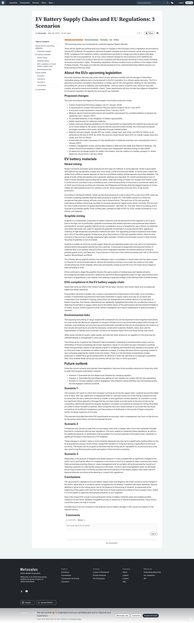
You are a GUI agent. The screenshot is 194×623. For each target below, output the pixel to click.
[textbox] (111, 277)
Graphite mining (43, 61)
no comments (40, 89)
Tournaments (66, 575)
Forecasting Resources (152, 572)
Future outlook (40, 73)
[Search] (167, 3)
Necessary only (122, 616)
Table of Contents (42, 42)
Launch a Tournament (101, 572)
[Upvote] (137, 33)
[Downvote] (141, 33)
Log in (181, 3)
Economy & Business (91, 40)
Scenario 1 (41, 76)
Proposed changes (44, 51)
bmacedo (42, 33)
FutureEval (65, 582)
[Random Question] (172, 3)
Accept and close (150, 616)
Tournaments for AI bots (70, 578)
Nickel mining (42, 58)
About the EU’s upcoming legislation (44, 47)
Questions (65, 572)
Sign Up (189, 3)
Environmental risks (44, 69)
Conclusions (41, 85)
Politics (116, 40)
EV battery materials (43, 54)
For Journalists (149, 575)
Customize (136, 616)
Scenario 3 (41, 82)
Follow (150, 33)
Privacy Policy (76, 619)
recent (80, 520)
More (51, 3)
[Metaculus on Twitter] (21, 591)
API (145, 578)
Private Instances (99, 575)
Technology (104, 40)
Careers (126, 578)
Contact (126, 575)
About (125, 572)
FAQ (124, 582)
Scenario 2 (41, 79)
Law (111, 40)
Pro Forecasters (99, 578)
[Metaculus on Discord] (26, 591)
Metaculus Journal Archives (74, 40)
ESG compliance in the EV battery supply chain (46, 65)
